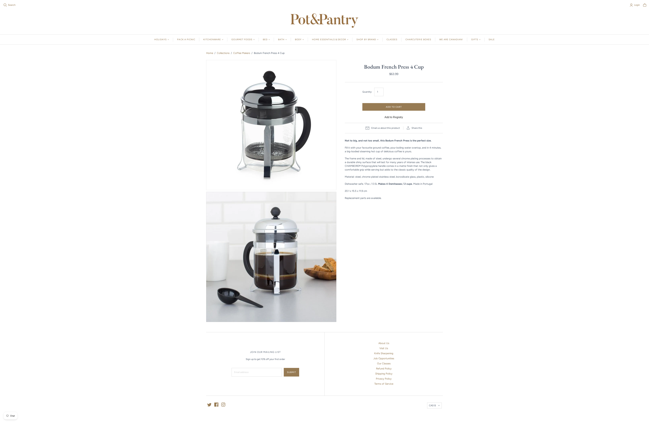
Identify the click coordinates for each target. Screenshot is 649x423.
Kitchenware (212, 39)
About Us (383, 343)
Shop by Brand (366, 39)
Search (12, 5)
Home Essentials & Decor (329, 39)
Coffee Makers (241, 53)
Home (209, 53)
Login (637, 5)
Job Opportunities (383, 358)
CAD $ (432, 405)
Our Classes (384, 363)
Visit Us (383, 348)
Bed (265, 39)
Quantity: (367, 91)
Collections (223, 53)
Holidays (160, 39)
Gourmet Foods (241, 39)
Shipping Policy (383, 373)
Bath (281, 39)
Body (298, 39)
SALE (492, 39)
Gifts (474, 39)
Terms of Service (383, 383)
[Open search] (5, 5)
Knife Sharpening (383, 353)
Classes (392, 39)
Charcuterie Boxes (418, 39)
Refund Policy (384, 368)
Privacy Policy (384, 378)
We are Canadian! (451, 39)
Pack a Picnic (186, 39)
